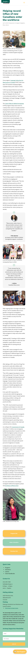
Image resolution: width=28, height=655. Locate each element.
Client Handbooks (10, 573)
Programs (7, 567)
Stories (7, 25)
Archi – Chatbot (7, 588)
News (4, 25)
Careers (7, 571)
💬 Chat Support (19, 652)
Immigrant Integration (20, 23)
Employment (12, 23)
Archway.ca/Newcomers (11, 485)
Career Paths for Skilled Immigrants (14, 103)
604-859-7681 (7, 582)
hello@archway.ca (7, 584)
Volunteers (8, 569)
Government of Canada (18, 427)
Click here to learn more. (11, 608)
